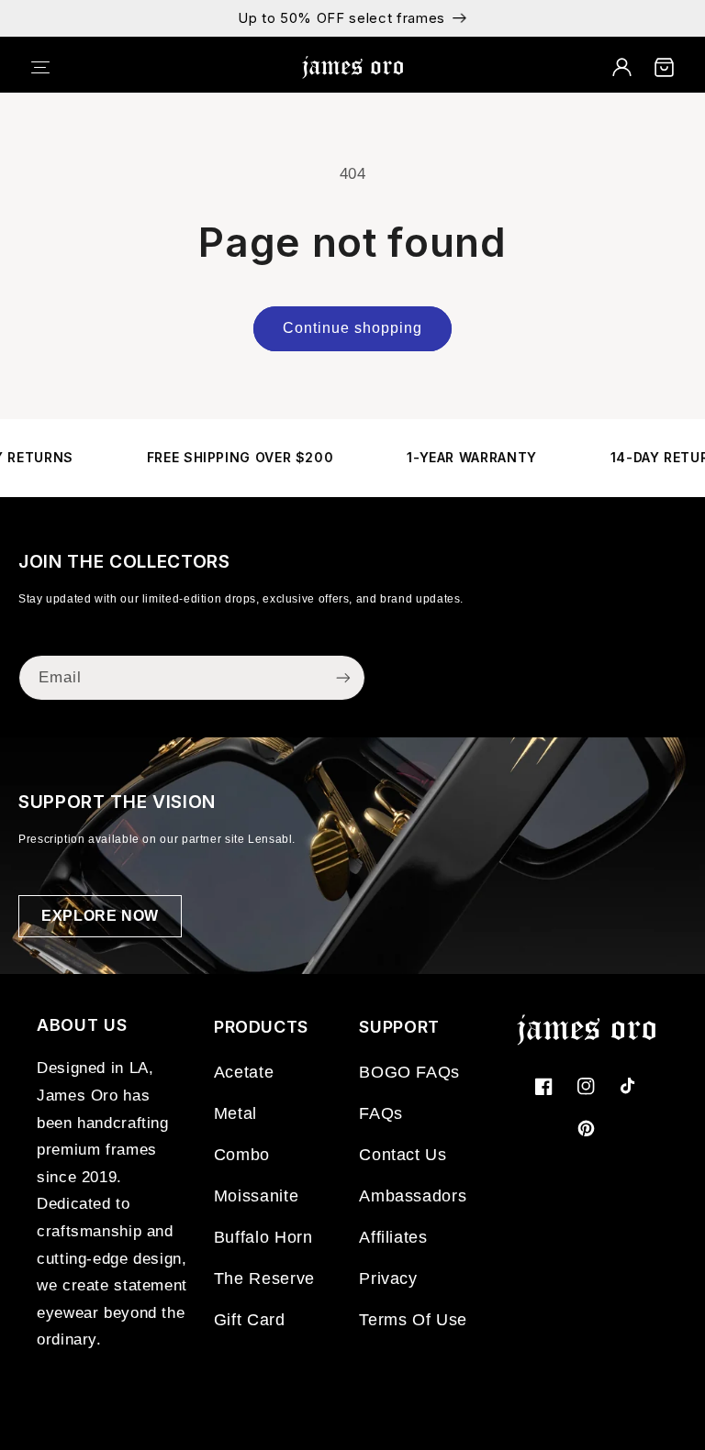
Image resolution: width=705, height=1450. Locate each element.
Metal (235, 1113)
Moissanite (256, 1196)
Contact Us (402, 1155)
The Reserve (264, 1278)
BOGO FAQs (409, 1072)
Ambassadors (412, 1196)
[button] (52, 67)
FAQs (381, 1113)
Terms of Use (413, 1320)
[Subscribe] (343, 677)
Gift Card (249, 1320)
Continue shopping (353, 328)
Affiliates (393, 1237)
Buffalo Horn (263, 1237)
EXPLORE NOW (100, 916)
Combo (242, 1155)
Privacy (388, 1278)
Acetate (244, 1072)
